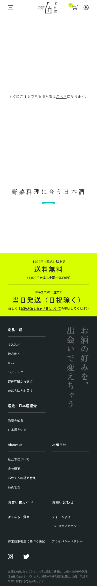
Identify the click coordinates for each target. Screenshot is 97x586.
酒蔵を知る (15, 420)
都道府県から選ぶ (20, 381)
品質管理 (14, 487)
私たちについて (18, 459)
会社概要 (14, 468)
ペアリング (15, 372)
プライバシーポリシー (67, 541)
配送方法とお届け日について (41, 308)
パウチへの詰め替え (22, 478)
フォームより (61, 517)
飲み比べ (14, 353)
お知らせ (59, 444)
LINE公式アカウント (66, 526)
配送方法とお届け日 (22, 390)
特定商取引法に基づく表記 (26, 541)
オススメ (14, 344)
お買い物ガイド (20, 502)
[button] (9, 8)
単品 (11, 363)
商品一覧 (15, 329)
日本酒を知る (17, 429)
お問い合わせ (62, 502)
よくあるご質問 (18, 517)
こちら (61, 96)
